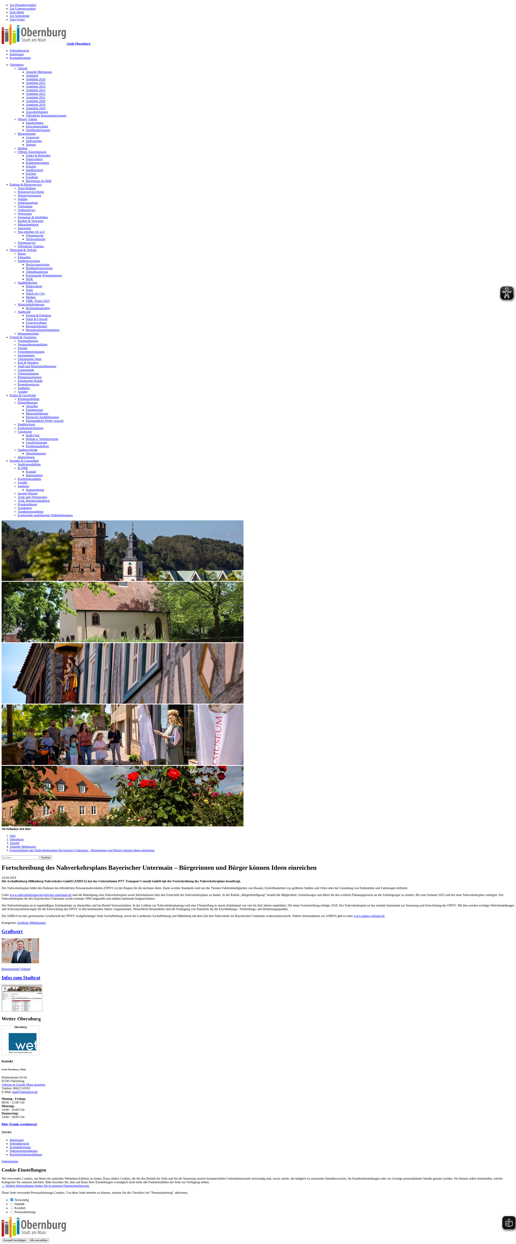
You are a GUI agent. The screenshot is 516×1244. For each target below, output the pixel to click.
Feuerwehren (34, 159)
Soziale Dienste (27, 493)
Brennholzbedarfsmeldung (42, 330)
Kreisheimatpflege (37, 446)
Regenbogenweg (28, 384)
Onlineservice (26, 210)
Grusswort (32, 137)
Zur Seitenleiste (19, 16)
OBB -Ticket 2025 (38, 301)
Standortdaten (34, 123)
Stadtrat (22, 148)
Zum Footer (17, 19)
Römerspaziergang (30, 377)
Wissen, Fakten (27, 119)
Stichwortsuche (35, 239)
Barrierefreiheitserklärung (26, 1154)
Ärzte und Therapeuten (32, 497)
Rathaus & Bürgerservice (26, 184)
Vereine (22, 348)
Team (29, 290)
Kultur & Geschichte (23, 395)
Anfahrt (23, 391)
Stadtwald (24, 311)
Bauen (22, 253)
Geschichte (25, 431)
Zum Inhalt (17, 12)
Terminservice (27, 242)
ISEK (29, 279)
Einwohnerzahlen (37, 126)
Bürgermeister (27, 133)
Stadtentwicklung (29, 261)
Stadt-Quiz (33, 435)
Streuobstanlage (36, 453)
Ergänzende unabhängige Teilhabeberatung (45, 515)
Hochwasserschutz (38, 264)
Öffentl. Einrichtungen (32, 152)
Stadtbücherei (34, 170)
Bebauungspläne (28, 333)
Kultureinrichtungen (30, 428)
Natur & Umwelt (36, 319)
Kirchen (31, 173)
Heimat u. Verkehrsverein (42, 439)
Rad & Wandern (28, 362)
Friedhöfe (32, 177)
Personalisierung (25, 1212)
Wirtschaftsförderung (31, 304)
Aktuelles (32, 406)
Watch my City (35, 293)
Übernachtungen (28, 373)
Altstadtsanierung (37, 272)
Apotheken (25, 508)
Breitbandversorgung (39, 268)
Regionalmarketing (38, 308)
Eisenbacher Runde (30, 381)
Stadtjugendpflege (29, 464)
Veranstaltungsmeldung (32, 344)
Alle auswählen (39, 1240)
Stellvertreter (34, 141)
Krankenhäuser (27, 504)
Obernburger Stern (30, 359)
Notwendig (22, 1200)
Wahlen (22, 199)
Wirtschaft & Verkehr (23, 250)
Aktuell (22, 68)
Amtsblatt (32, 75)
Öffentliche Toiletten (31, 246)
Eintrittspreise (34, 410)
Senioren (23, 486)
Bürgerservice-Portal (31, 192)
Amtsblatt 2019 (35, 104)
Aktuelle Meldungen (39, 72)
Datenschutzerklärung (23, 1151)
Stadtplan (24, 388)
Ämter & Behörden (38, 155)
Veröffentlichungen (38, 130)
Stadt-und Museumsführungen (37, 366)
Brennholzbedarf (36, 326)
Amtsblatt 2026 (35, 79)
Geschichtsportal (36, 442)
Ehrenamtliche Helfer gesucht (44, 420)
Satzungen (24, 228)
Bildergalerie (34, 286)
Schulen (31, 166)
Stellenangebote (28, 202)
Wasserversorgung (29, 195)
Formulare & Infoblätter (33, 217)
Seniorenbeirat (35, 490)
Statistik (20, 1204)
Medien (30, 297)
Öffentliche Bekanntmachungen (46, 115)
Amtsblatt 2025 (35, 83)
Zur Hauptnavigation (23, 5)
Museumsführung (37, 413)
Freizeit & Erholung (38, 315)
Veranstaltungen (28, 341)
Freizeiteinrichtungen (31, 351)
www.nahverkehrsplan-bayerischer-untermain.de (41, 895)
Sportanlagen (26, 355)
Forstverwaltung (36, 322)
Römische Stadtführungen (42, 417)
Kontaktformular (20, 58)
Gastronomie (26, 370)
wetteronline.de (25, 1052)
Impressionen (26, 457)
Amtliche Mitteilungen (31, 922)
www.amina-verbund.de (369, 916)
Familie (22, 482)
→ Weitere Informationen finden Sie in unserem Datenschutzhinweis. (46, 1185)
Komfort (20, 1208)
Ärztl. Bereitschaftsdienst (34, 500)
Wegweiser (25, 213)
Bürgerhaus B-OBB (38, 181)
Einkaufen (24, 257)
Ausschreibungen (37, 112)
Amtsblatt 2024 (35, 86)
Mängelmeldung (28, 224)
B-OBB (23, 468)
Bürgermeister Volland (16, 969)
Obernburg (17, 64)
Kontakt (31, 471)
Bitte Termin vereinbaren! (19, 1124)
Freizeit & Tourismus (23, 337)
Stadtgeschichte (27, 450)
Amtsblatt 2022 (35, 93)
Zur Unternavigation (23, 8)
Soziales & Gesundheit (24, 460)
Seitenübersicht (19, 50)
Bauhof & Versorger (31, 221)
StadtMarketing (27, 282)
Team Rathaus (27, 188)
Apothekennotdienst (30, 511)
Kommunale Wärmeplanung (44, 275)
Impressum (17, 54)
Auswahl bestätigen (14, 1240)
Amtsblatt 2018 (35, 108)
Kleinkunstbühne (29, 399)
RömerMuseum (27, 402)
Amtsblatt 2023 (35, 90)
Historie (31, 144)
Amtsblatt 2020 (35, 101)
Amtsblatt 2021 (35, 97)
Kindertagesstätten (37, 163)
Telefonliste (25, 206)
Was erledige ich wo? (31, 232)
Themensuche (35, 235)
